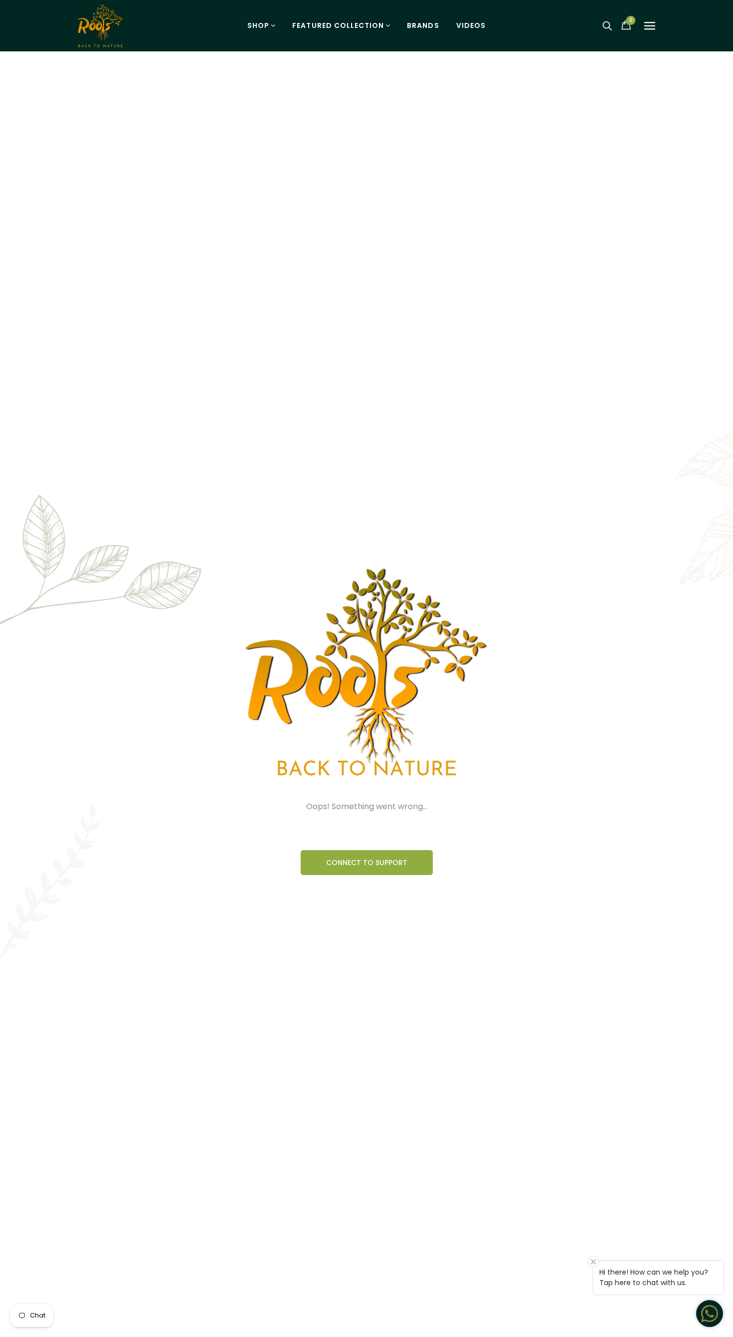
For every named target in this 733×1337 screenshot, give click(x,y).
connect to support (366, 863)
